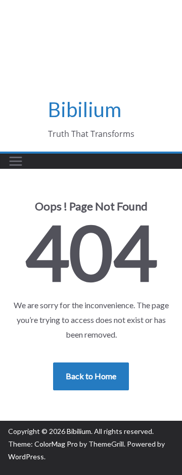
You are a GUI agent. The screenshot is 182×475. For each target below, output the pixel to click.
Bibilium (84, 109)
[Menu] (15, 161)
